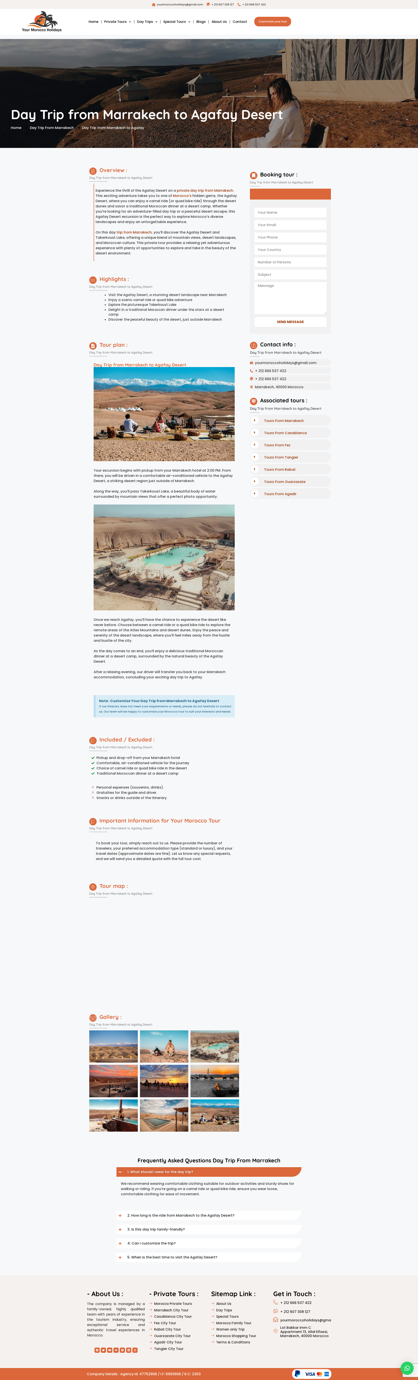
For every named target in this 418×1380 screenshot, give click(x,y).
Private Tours (115, 21)
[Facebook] (97, 1350)
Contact (240, 21)
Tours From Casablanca (285, 432)
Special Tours (174, 21)
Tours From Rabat (280, 469)
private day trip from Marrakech (205, 190)
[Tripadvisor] (116, 1350)
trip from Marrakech (134, 232)
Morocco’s (182, 195)
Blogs (201, 21)
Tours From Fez (277, 445)
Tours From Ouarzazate (284, 481)
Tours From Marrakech (284, 420)
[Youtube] (109, 1350)
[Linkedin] (128, 1350)
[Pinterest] (122, 1350)
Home (93, 21)
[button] (407, 1368)
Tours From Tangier (281, 457)
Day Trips (145, 21)
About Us (219, 21)
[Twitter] (103, 1350)
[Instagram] (135, 1350)
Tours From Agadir (280, 493)
